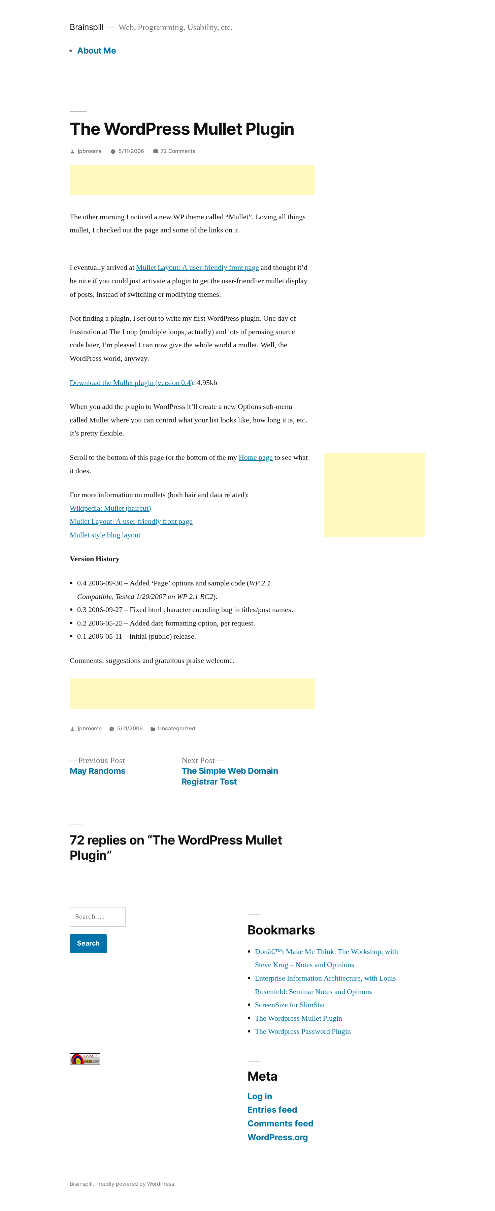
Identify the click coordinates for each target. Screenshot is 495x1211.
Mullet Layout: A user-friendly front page (197, 267)
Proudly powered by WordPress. (135, 1184)
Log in (260, 1096)
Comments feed (281, 1123)
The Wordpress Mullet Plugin (298, 1018)
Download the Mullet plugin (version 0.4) (131, 382)
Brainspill (86, 27)
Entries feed (272, 1110)
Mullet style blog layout (105, 535)
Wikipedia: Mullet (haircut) (110, 508)
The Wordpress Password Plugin (303, 1031)
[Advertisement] (192, 180)
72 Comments (178, 151)
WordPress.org (278, 1137)
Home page (256, 457)
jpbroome (90, 151)
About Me (96, 50)
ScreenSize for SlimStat (290, 1005)
